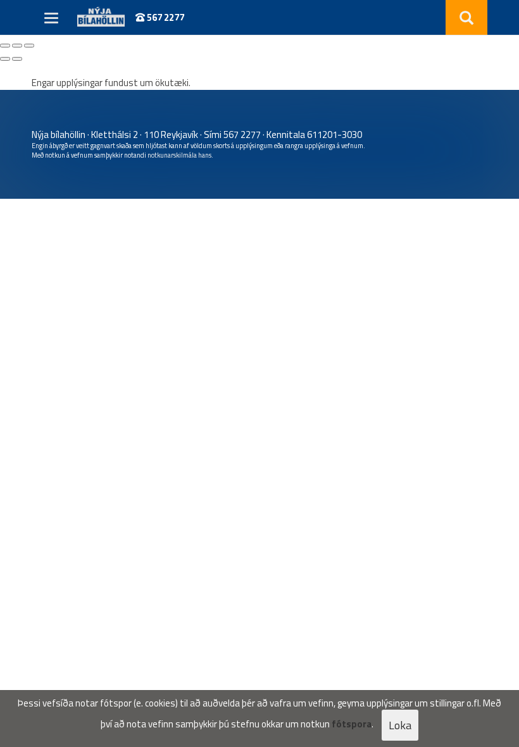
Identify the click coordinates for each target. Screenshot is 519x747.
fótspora (352, 724)
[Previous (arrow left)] (5, 59)
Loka (400, 725)
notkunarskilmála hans (179, 155)
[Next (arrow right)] (17, 59)
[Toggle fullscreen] (17, 45)
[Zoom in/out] (29, 45)
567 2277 (164, 17)
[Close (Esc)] (5, 45)
